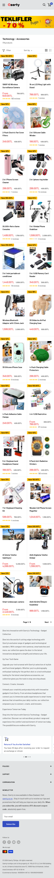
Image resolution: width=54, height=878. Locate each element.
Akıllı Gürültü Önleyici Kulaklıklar (38, 603)
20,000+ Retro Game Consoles (11, 227)
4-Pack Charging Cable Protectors (39, 368)
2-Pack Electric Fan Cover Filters (13, 134)
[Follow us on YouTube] (14, 842)
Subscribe (10, 824)
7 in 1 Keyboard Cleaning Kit (12, 509)
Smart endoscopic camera (13, 602)
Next (47, 622)
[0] (49, 4)
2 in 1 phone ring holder (39, 179)
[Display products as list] (50, 50)
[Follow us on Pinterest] (9, 842)
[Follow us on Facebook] (4, 842)
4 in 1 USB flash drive (38, 414)
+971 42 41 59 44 (18, 870)
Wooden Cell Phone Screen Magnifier (40, 509)
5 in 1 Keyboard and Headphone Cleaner (11, 462)
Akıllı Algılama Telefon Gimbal (39, 556)
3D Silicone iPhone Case (12, 367)
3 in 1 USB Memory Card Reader (39, 274)
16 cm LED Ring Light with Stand (40, 85)
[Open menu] (4, 5)
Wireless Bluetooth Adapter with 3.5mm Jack (13, 321)
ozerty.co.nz (8, 798)
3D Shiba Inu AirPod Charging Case (38, 321)
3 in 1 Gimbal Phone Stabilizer (37, 227)
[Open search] (44, 4)
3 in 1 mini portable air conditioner (11, 274)
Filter (8, 50)
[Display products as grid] (46, 50)
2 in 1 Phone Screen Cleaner (10, 181)
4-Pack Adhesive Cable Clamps (12, 415)
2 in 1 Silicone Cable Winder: (37, 134)
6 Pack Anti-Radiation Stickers (39, 462)
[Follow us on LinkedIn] (18, 842)
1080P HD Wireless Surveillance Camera (11, 85)
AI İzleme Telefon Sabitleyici (10, 556)
